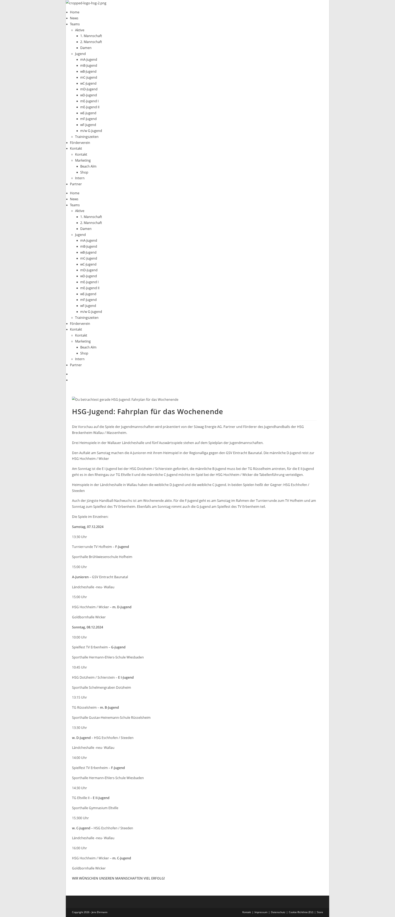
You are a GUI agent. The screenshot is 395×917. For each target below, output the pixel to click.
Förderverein (80, 142)
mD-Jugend (89, 89)
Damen (86, 47)
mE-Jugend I (89, 101)
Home (74, 12)
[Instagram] (71, 380)
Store (320, 912)
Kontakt (76, 148)
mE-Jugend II (89, 107)
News (74, 18)
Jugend (80, 53)
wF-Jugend (88, 124)
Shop (84, 172)
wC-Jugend (88, 83)
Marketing (83, 160)
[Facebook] (71, 374)
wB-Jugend (88, 71)
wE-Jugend (88, 113)
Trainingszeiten (87, 136)
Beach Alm (88, 166)
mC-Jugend (88, 77)
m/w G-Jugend (91, 130)
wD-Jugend (88, 95)
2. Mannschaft (91, 42)
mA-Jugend (88, 59)
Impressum (260, 912)
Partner (76, 184)
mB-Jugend (88, 65)
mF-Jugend (88, 119)
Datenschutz (278, 912)
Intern (80, 178)
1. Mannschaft (91, 36)
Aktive (79, 30)
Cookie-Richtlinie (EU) (301, 912)
